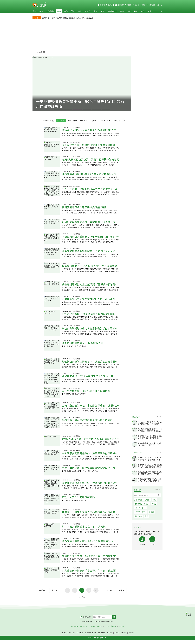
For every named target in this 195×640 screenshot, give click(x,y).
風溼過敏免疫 (48, 120)
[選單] (161, 5)
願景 (144, 5)
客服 (74, 633)
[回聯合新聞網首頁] (34, 5)
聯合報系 (110, 633)
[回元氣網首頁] (41, 5)
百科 (66, 11)
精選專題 (92, 626)
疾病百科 (99, 626)
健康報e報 (87, 617)
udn (34, 52)
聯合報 (102, 5)
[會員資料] (158, 5)
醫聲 (102, 11)
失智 (95, 11)
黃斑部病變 (138, 516)
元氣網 (39, 52)
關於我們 (124, 633)
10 (67, 590)
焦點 (34, 11)
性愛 (129, 11)
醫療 (59, 11)
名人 (136, 11)
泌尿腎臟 (60, 120)
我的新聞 (151, 5)
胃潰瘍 (151, 512)
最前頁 (42, 590)
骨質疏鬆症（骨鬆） (141, 504)
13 (89, 590)
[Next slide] (123, 120)
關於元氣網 (74, 626)
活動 (150, 11)
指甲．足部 (106, 120)
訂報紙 (117, 633)
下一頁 (109, 590)
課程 (80, 11)
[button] (161, 11)
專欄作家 (121, 626)
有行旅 (136, 5)
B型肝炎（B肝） (140, 508)
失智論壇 (50, 11)
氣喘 (146, 516)
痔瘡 (155, 500)
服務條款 (88, 633)
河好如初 (120, 5)
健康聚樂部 (83, 626)
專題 (143, 11)
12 (82, 590)
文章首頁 (113, 626)
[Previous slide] (39, 120)
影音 (73, 11)
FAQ (69, 633)
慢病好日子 (112, 11)
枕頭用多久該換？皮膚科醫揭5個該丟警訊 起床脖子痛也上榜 (68, 17)
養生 (41, 11)
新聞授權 (80, 633)
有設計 (129, 5)
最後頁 (121, 590)
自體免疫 (117, 120)
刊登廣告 (63, 633)
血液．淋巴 (72, 120)
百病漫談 (94, 120)
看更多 (159, 416)
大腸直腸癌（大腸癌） (142, 500)
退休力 (87, 11)
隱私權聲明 (101, 633)
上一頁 (54, 590)
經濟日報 (110, 5)
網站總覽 (131, 633)
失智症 (154, 504)
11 (75, 590)
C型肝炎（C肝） (140, 512)
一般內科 (84, 120)
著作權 (94, 633)
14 (96, 590)
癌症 (122, 11)
